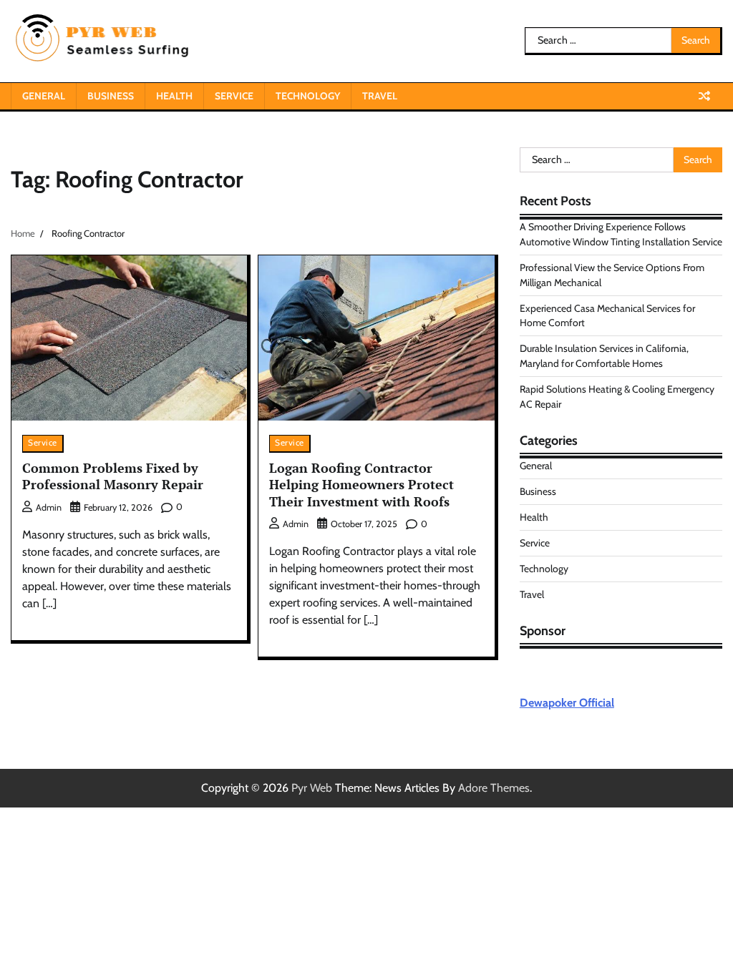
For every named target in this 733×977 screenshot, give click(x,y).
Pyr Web (311, 788)
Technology (308, 96)
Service (234, 96)
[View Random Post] (704, 96)
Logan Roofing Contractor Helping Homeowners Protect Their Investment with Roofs (361, 484)
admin (49, 507)
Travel (379, 96)
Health (174, 96)
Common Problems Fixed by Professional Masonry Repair (112, 476)
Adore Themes (494, 788)
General (43, 96)
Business (110, 96)
